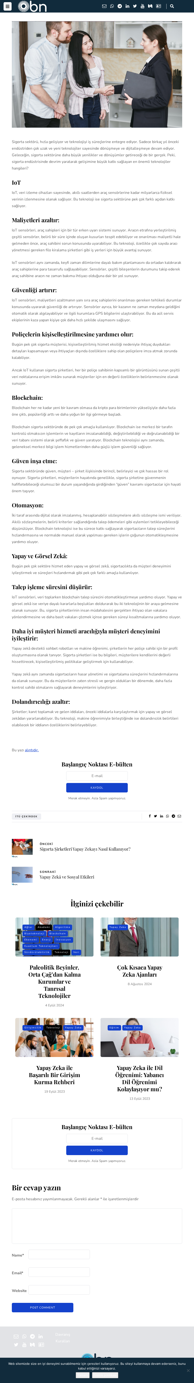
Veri (76, 952)
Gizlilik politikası (105, 1375)
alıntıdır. (32, 750)
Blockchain (57, 933)
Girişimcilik (32, 1027)
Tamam (83, 1375)
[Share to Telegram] (173, 816)
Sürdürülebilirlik (37, 952)
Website (19, 1290)
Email (17, 1273)
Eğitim (114, 1027)
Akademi (44, 927)
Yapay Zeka (118, 927)
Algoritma (62, 927)
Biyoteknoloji (34, 933)
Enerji (46, 939)
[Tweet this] (156, 816)
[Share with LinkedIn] (161, 816)
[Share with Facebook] (150, 816)
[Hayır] (188, 1370)
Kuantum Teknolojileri (41, 946)
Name (18, 1255)
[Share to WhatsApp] (167, 816)
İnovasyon (63, 939)
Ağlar (28, 927)
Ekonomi (30, 939)
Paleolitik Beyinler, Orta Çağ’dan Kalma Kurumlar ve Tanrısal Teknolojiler (54, 981)
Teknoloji (61, 952)
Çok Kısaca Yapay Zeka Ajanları (139, 970)
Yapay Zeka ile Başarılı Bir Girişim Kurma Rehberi (54, 1075)
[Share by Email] (179, 816)
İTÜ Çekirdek (26, 816)
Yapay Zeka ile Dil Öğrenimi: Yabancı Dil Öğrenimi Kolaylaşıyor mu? (139, 1078)
